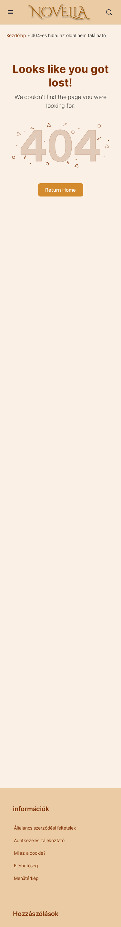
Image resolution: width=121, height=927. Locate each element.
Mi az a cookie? (29, 853)
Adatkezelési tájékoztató (39, 840)
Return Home (60, 190)
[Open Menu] (10, 12)
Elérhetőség (26, 865)
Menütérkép (26, 878)
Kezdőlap (16, 35)
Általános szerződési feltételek (45, 828)
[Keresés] (109, 12)
